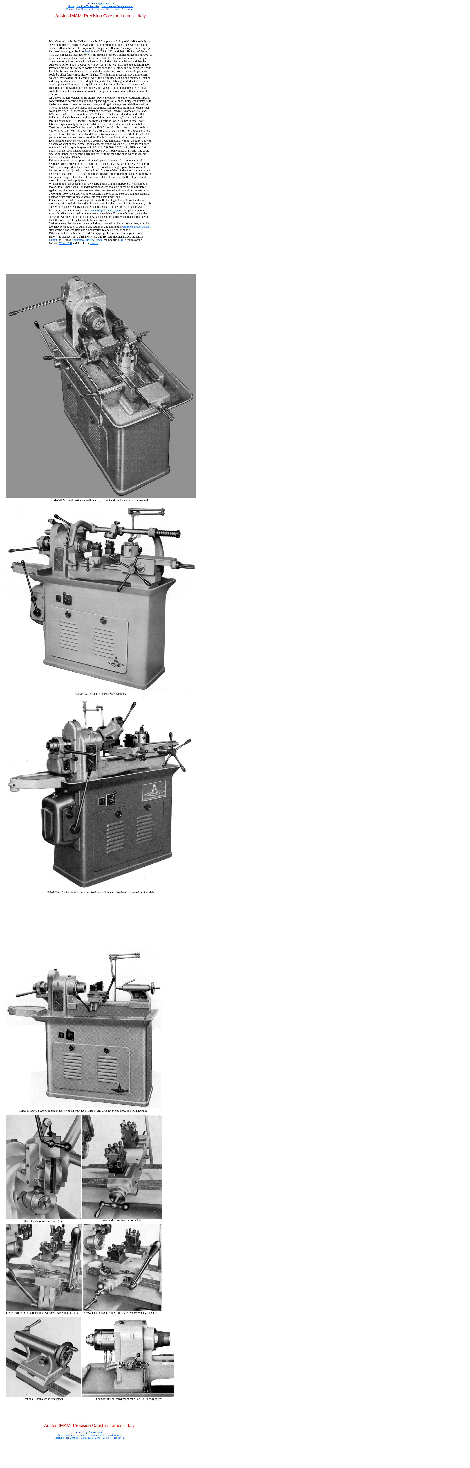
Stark (87, 51)
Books (117, 9)
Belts (109, 9)
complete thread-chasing (136, 226)
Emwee (94, 243)
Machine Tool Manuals (78, 9)
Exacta (98, 239)
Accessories (128, 9)
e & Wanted (127, 6)
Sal (118, 6)
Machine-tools (109, 6)
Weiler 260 (65, 243)
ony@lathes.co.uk (104, 3)
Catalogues (98, 9)
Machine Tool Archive (88, 6)
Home (71, 6)
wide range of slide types (105, 210)
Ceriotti (53, 239)
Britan (89, 239)
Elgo (121, 239)
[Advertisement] (100, 29)
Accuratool (78, 239)
